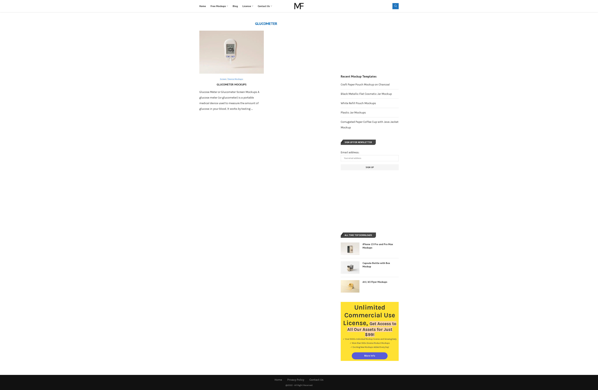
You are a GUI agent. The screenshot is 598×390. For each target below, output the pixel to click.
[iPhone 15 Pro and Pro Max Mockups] (350, 248)
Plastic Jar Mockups (353, 112)
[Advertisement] (370, 43)
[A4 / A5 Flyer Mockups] (350, 286)
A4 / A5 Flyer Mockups (375, 281)
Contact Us (264, 6)
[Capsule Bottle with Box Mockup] (350, 267)
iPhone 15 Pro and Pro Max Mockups (378, 246)
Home (202, 6)
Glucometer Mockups (232, 84)
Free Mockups (218, 6)
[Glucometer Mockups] (231, 52)
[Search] (395, 6)
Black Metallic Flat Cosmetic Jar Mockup (366, 94)
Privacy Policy (295, 379)
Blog (235, 6)
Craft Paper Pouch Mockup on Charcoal (365, 84)
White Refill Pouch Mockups (358, 103)
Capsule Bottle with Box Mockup (376, 264)
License (246, 6)
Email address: (350, 152)
